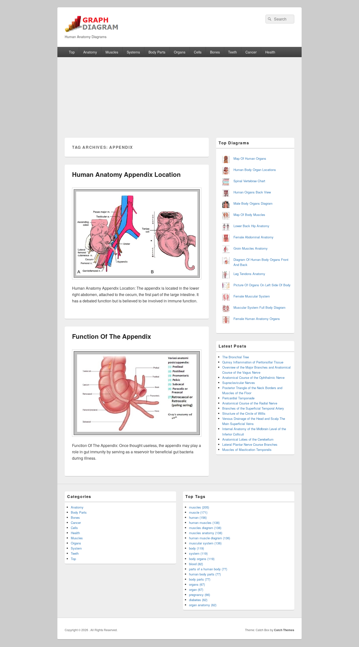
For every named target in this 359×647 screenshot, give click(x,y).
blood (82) (196, 564)
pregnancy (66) (199, 594)
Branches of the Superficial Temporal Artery (253, 408)
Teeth (232, 52)
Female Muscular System (251, 296)
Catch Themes (284, 630)
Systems (133, 52)
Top (72, 52)
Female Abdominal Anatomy (253, 237)
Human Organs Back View (252, 192)
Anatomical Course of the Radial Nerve (249, 403)
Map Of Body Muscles (249, 214)
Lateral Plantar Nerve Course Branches (249, 444)
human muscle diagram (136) (209, 538)
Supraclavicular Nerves (238, 382)
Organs (179, 52)
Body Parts (156, 52)
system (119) (198, 553)
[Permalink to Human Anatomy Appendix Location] (136, 282)
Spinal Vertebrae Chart (249, 181)
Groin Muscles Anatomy (250, 248)
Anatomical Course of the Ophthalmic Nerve (253, 377)
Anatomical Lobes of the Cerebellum (248, 439)
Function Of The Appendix (111, 336)
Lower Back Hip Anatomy (251, 225)
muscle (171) (198, 512)
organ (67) (196, 589)
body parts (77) (199, 579)
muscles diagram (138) (205, 527)
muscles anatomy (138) (205, 532)
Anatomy (90, 52)
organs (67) (197, 584)
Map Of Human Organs (249, 158)
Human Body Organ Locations (254, 169)
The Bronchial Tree (235, 357)
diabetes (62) (198, 599)
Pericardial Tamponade (238, 398)
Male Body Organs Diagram (253, 203)
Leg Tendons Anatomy (249, 273)
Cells (197, 52)
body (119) (196, 548)
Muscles (112, 52)
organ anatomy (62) (202, 605)
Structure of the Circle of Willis (243, 413)
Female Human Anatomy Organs (256, 318)
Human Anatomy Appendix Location (126, 174)
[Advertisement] (179, 94)
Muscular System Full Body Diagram (259, 307)
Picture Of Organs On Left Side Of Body (262, 285)
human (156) (198, 517)
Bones (215, 52)
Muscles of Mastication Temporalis (247, 449)
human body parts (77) (205, 574)
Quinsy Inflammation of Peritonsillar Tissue (252, 362)
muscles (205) (199, 507)
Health (270, 52)
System (76, 548)
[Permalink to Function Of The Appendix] (136, 439)
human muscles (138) (204, 522)
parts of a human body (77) (208, 569)
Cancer (251, 52)
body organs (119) (201, 558)
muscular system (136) (205, 543)
